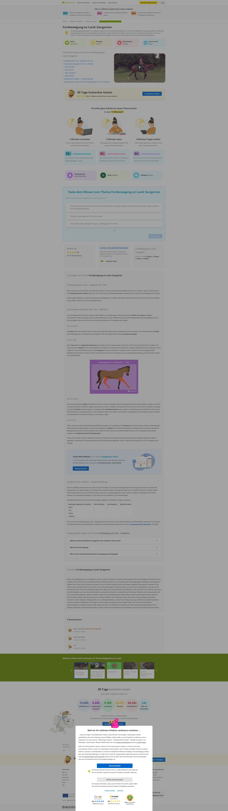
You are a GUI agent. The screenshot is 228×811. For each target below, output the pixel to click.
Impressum (120, 790)
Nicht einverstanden (114, 780)
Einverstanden (115, 766)
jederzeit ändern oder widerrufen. (94, 756)
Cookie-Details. (141, 742)
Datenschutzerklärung (123, 742)
